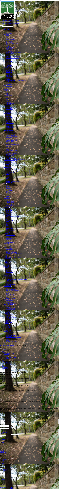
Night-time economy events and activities (12, 283)
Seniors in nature (8, 307)
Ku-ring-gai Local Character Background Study (13, 166)
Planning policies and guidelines (8, 143)
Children (5, 229)
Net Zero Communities (9, 109)
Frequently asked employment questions (12, 77)
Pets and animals (6, 207)
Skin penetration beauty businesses (11, 278)
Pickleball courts (8, 325)
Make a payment (8, 57)
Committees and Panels (9, 53)
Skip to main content (3, 0)
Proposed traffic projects (9, 228)
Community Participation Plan (10, 147)
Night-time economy (7, 282)
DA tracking (7, 131)
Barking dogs (8, 213)
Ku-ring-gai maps (8, 32)
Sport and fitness (6, 323)
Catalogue (7, 191)
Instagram (3, 479)
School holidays (8, 232)
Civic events (7, 297)
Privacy (5, 487)
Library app (7, 186)
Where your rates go (9, 61)
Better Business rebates (9, 273)
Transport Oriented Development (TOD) (12, 163)
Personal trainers (8, 330)
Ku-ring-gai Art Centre (7, 299)
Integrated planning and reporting (11, 69)
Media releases (4, 459)
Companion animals (9, 210)
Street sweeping (8, 227)
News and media (6, 34)
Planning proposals (8, 146)
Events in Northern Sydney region (11, 298)
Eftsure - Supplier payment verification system (12, 290)
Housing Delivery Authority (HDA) (11, 162)
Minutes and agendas (9, 49)
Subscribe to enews (9, 36)
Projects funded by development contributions (12, 181)
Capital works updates (9, 182)
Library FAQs (8, 197)
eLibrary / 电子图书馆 (9, 190)
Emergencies (6, 259)
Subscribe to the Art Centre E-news (11, 303)
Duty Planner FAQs (9, 129)
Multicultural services (7, 258)
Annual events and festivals (10, 296)
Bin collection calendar (9, 200)
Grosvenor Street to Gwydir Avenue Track (12, 335)
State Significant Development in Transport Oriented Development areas (14, 159)
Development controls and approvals (11, 153)
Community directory (9, 195)
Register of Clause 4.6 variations (10, 148)
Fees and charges (8, 60)
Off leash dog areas (9, 208)
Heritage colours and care (9, 152)
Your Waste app (8, 206)
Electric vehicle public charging (10, 223)
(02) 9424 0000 (2, 451)
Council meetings (6, 45)
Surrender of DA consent (9, 141)
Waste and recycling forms (10, 201)
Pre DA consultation (9, 137)
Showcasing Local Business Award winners (10, 274)
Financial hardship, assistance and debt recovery (13, 58)
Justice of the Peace (9, 193)
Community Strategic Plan (10, 70)
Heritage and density (9, 157)
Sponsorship (7, 83)
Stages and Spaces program (8, 267)
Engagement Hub (4, 469)
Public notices (4, 463)
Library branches (8, 185)
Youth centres (8, 234)
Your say (5, 38)
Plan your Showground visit (10, 314)
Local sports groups (9, 329)
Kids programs (8, 306)
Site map (7, 94)
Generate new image (4, 432)
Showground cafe (8, 318)
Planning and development (6, 124)
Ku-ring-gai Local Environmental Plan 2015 (12, 144)
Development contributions (10, 127)
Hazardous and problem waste (10, 204)
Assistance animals (8, 211)
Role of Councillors (9, 42)
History (5, 85)
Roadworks (7, 221)
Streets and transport (5, 351)
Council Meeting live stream (10, 47)
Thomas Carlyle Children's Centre (11, 230)
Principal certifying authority (10, 138)
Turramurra (7, 177)
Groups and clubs (8, 196)
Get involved (6, 106)
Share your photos (8, 111)
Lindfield (7, 174)
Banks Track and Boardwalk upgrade (11, 310)
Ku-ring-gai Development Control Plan (11, 150)
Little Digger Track (8, 338)
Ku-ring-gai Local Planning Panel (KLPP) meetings (13, 52)
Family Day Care (6, 354)
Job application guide (9, 76)
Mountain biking (8, 102)
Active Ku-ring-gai (8, 327)
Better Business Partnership (10, 123)
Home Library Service (9, 192)
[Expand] (9, 34)
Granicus (11, 488)
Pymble (7, 178)
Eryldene (7, 88)
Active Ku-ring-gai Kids (9, 328)
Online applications (5, 462)
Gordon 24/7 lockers (9, 189)
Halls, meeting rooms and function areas (10, 343)
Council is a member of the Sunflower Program (13, 245)
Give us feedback (6, 29)
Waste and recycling (9, 120)
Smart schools (8, 118)
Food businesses (8, 276)
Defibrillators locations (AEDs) (10, 260)
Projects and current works (8, 173)
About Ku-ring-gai (6, 31)
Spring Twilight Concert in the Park (11, 295)
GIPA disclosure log (9, 65)
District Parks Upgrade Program (10, 168)
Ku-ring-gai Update (9, 37)
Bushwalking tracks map (9, 332)
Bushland (7, 98)
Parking (7, 218)
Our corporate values (9, 74)
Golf (6, 324)
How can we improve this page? (5, 424)
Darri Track (7, 334)
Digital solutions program (9, 272)
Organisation (6, 89)
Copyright (12, 487)
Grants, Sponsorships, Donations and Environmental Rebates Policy (16, 80)
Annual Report (8, 71)
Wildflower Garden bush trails (10, 309)
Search (1, 26)
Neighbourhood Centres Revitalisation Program (13, 171)
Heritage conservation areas (10, 154)
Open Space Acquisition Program (11, 170)
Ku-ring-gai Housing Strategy (10, 165)
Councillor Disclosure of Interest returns (12, 43)
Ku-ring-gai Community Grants (10, 81)
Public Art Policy (8, 265)
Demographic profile (9, 33)
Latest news (7, 35)
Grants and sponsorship (7, 79)
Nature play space (8, 311)
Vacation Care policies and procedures (11, 355)
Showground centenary (9, 315)
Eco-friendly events (9, 119)
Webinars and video (7, 114)
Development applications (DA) (8, 130)
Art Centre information (9, 302)
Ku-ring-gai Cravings (9, 285)
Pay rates (7, 55)
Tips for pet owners (9, 212)
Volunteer (5, 247)
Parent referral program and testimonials (11, 357)
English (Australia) (10, 20)
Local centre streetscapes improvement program (13, 169)
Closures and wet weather (9, 322)
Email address (2, 427)
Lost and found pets (9, 214)
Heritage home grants (9, 82)
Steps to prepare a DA (9, 133)
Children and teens (8, 188)
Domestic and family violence (8, 250)
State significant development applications (12, 139)
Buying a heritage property (10, 155)
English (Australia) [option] (10, 23)
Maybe (5, 421)
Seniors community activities (10, 240)
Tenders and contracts (9, 287)
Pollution (7, 122)
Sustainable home (8, 115)
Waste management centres (10, 202)
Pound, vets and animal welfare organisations (12, 216)
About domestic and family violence (11, 251)
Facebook (3, 477)
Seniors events (8, 237)
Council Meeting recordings (10, 50)
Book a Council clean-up (9, 199)
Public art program (6, 262)
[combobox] (5, 21)
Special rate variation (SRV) (8, 95)
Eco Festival (7, 293)
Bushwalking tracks (9, 101)
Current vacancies (8, 75)
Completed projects (9, 180)
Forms (5, 62)
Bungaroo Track (8, 333)
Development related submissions (11, 134)
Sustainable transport (9, 121)
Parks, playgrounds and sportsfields (9, 321)
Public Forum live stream (9, 48)
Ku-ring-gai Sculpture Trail (10, 294)
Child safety (7, 78)
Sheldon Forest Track (9, 339)
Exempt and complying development (11, 136)
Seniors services (8, 239)
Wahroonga (7, 175)
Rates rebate (7, 59)
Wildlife (7, 99)
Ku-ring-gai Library (5, 349)
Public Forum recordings (9, 51)
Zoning (7, 145)
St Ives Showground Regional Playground (12, 317)
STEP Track (7, 340)
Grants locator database (9, 84)
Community (4, 183)
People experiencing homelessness (7, 365)
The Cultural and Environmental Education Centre (13, 320)
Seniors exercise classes (9, 238)
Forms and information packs (10, 135)
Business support (6, 269)
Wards (7, 44)
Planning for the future (7, 164)
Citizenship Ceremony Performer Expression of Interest (14, 257)
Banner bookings (6, 266)
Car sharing (7, 225)
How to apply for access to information (11, 64)
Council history (8, 87)
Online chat (2, 450)
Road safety (7, 219)
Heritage (5, 151)
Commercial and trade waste (10, 205)
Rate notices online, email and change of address (13, 56)
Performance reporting (9, 72)
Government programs (9, 270)
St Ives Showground (7, 313)
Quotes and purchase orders (10, 288)
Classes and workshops (9, 300)
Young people (6, 233)
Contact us (5, 28)
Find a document (8, 66)
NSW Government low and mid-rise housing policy (13, 161)
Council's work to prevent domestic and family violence (14, 253)
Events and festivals (7, 292)
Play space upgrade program (10, 172)
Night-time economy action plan (10, 284)
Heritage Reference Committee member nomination (13, 158)
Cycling (7, 224)
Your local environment (7, 96)
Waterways (7, 100)
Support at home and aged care (10, 241)
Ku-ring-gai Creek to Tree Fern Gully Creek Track (13, 337)
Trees (6, 97)
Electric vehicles (8, 116)
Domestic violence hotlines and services (11, 252)
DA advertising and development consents (12, 132)
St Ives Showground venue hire (10, 316)
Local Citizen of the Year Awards (9, 255)
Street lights (7, 226)
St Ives (7, 176)
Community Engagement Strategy (11, 39)
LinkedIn (3, 478)
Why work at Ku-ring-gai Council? (11, 73)
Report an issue (6, 67)
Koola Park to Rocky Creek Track (11, 336)
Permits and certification (9, 126)
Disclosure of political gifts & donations (11, 140)
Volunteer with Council (9, 107)
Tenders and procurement (7, 286)
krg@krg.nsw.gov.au (3, 452)
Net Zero (3, 471)
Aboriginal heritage (9, 86)
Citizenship (5, 256)
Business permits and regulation (8, 275)
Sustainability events (9, 108)
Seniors (5, 236)
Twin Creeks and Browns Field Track (11, 341)
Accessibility (8, 93)
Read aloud (2, 433)
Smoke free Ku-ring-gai (9, 281)
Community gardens (9, 112)
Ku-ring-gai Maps (4, 470)
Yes (4, 420)
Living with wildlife (9, 110)
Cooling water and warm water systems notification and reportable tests (16, 279)
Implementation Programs (8, 167)
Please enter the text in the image (6, 434)
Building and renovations (7, 125)
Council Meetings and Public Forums (11, 46)
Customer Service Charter (9, 30)
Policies (5, 63)
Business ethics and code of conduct (11, 289)
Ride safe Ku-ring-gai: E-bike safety (11, 222)
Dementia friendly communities (10, 242)
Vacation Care (8, 231)
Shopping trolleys (8, 280)
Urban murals (8, 263)
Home (1, 345)
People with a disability (7, 243)
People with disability (9, 244)
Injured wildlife (8, 215)
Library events (8, 187)
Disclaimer (7, 92)
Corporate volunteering (9, 249)
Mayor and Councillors (9, 41)
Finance (7, 68)
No (4, 422)
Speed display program (9, 220)
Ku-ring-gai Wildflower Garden (8, 304)
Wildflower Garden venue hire (10, 308)
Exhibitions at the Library (9, 194)
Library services (8, 184)
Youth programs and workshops (10, 235)
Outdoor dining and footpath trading (11, 277)
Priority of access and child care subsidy (12, 356)
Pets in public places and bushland (11, 209)
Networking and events (9, 271)
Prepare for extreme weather (10, 103)
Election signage (8, 149)
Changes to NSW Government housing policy (10, 160)
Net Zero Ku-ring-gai (7, 113)
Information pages (6, 90)
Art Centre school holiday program (11, 301)
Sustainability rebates (9, 117)
